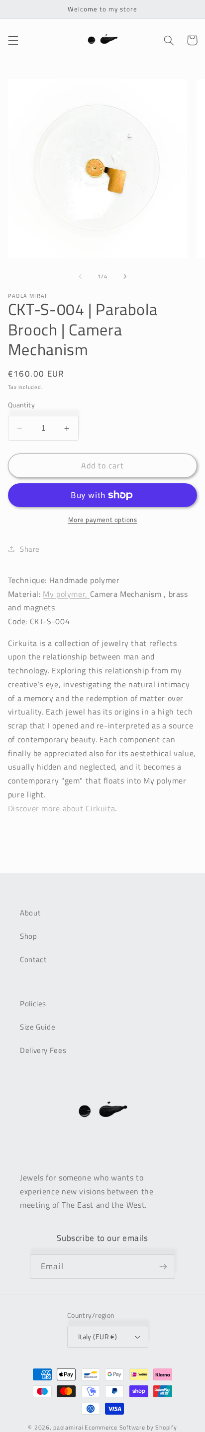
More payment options (102, 520)
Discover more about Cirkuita (61, 808)
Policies (33, 1003)
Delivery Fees (43, 1050)
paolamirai (68, 1427)
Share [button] (30, 549)
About (30, 912)
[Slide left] (80, 277)
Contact (33, 959)
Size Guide (37, 1027)
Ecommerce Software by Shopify (131, 1427)
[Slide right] (125, 277)
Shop (28, 936)
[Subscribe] (162, 1266)
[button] (12, 40)
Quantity (21, 405)
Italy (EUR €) (97, 1337)
